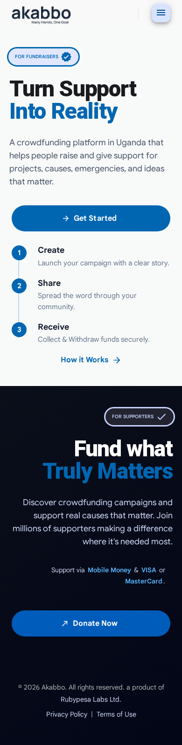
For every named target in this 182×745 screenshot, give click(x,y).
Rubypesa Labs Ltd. (91, 699)
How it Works (91, 360)
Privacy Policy (66, 714)
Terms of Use (116, 714)
